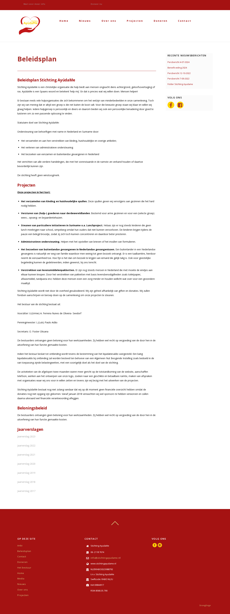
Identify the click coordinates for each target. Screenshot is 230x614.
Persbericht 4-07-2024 (178, 62)
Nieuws (85, 20)
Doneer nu (96, 4)
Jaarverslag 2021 (26, 454)
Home (64, 20)
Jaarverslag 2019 (26, 472)
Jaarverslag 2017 (26, 491)
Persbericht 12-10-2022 (179, 73)
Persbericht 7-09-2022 (178, 78)
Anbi (20, 545)
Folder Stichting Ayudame (180, 84)
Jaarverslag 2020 (26, 463)
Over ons (109, 20)
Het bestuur (24, 567)
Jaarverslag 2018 (26, 481)
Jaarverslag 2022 (26, 445)
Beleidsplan (24, 551)
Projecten (135, 20)
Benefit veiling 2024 (177, 67)
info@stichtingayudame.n (105, 557)
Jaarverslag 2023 (26, 436)
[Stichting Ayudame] (30, 37)
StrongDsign (205, 605)
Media (20, 578)
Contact (184, 20)
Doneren (161, 20)
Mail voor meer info (34, 4)
